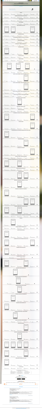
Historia (7, 0)
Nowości (5, 0)
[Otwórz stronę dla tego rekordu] (7, 20)
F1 (35, 0)
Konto (11, 0)
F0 (34, 0)
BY (31, 0)
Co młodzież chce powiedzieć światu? (27, 372)
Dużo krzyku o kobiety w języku (27, 371)
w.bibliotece (18, 382)
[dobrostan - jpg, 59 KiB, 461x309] (11, 394)
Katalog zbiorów (21, 6)
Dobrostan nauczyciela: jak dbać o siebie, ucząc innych (15, 388)
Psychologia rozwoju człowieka (13, 373)
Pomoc (9, 0)
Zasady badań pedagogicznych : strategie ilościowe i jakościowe (22, 371)
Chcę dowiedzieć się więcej (18, 408)
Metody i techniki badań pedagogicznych (13, 371)
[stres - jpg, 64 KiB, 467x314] (10, 402)
